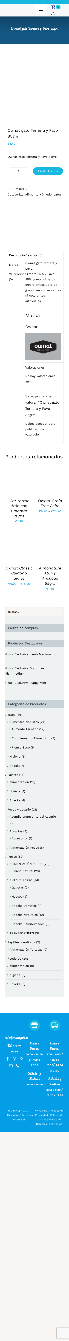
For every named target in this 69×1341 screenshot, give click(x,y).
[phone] (17, 1065)
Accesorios (20, 838)
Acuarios (16, 831)
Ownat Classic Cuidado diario (19, 573)
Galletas (18, 887)
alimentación (19, 782)
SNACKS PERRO (21, 880)
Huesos (17, 896)
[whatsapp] (21, 1058)
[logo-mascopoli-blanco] (14, 1021)
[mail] (11, 1065)
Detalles (13, 483)
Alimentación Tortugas (26, 949)
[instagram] (14, 1058)
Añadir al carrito (48, 171)
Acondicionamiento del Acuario (33, 816)
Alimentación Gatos (24, 722)
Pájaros (12, 774)
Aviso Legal (41, 1110)
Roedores (14, 958)
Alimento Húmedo (38, 194)
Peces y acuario (19, 809)
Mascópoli (13, 1115)
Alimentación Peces (24, 847)
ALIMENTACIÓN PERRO (26, 864)
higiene (15, 975)
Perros (12, 856)
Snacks (15, 765)
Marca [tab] (13, 264)
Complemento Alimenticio (31, 738)
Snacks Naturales (25, 915)
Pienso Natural (22, 871)
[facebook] (7, 1058)
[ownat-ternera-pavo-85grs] (34, 89)
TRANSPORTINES (22, 933)
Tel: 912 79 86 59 (14, 1048)
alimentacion (19, 966)
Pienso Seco (21, 747)
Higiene (15, 756)
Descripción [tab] (18, 255)
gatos (58, 194)
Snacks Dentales (24, 905)
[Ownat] (34, 220)
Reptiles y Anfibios (21, 942)
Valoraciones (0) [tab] (18, 276)
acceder (42, 423)
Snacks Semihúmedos (28, 924)
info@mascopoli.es (16, 1037)
